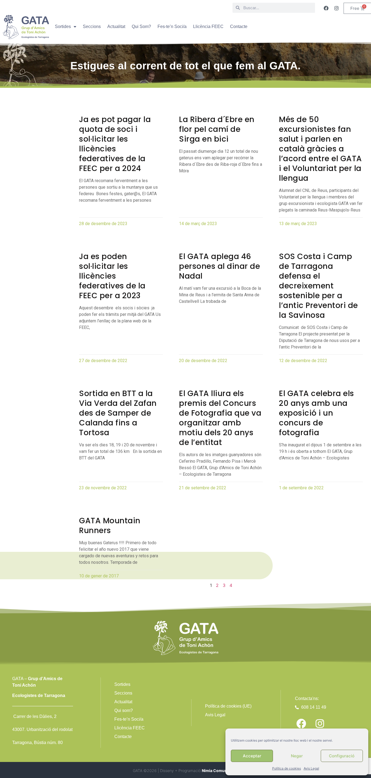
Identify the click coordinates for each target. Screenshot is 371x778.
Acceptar (252, 755)
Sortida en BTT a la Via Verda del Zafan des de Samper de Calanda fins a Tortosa (118, 413)
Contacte (238, 26)
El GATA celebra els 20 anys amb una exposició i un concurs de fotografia (316, 413)
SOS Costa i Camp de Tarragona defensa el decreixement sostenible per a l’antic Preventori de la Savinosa (318, 285)
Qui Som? (141, 26)
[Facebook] (326, 8)
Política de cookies (286, 768)
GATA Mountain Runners (109, 525)
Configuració (341, 755)
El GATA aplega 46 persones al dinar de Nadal (219, 266)
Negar (297, 755)
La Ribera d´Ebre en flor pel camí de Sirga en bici (216, 129)
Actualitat (116, 26)
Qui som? (123, 710)
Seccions (92, 26)
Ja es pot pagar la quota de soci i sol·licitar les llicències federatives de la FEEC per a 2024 (115, 144)
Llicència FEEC (208, 26)
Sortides (63, 26)
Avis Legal (311, 768)
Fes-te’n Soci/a (172, 26)
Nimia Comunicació (220, 770)
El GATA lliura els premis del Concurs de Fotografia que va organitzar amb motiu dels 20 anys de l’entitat (220, 418)
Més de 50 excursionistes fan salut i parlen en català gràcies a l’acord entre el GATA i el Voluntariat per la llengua (320, 148)
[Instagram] (336, 8)
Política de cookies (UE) (228, 706)
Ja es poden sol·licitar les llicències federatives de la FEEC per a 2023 (112, 276)
